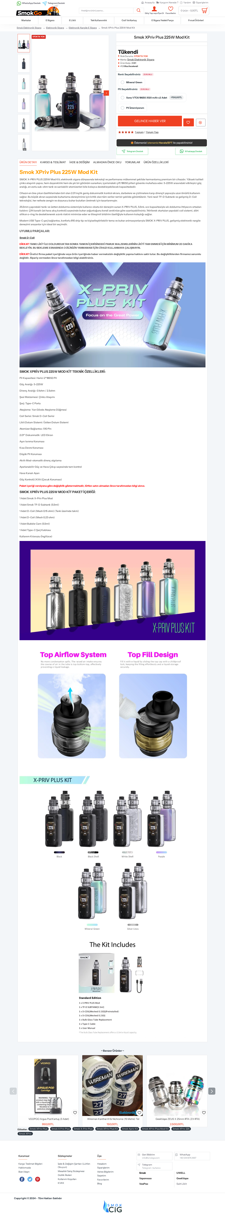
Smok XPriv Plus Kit (107, 1128)
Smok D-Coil (27, 237)
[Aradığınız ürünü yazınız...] (138, 10)
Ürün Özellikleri (156, 162)
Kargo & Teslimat (53, 162)
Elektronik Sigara (55, 27)
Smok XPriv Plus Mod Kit (155, 1128)
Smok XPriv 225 (181, 1128)
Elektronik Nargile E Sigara (83, 27)
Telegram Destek (135, 151)
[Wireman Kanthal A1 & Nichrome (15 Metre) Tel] (112, 1085)
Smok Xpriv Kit (130, 1128)
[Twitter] (29, 1179)
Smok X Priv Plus (61, 1128)
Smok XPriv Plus (38, 1128)
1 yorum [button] (139, 132)
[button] (34, 93)
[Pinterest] (37, 1179)
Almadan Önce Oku (107, 162)
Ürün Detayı (28, 162)
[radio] (131, 82)
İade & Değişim (79, 162)
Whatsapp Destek (193, 151)
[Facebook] (21, 1179)
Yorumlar (132, 162)
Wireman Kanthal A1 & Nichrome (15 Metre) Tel (113, 1119)
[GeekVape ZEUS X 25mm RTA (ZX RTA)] (177, 1085)
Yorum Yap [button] (152, 132)
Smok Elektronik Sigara (29, 27)
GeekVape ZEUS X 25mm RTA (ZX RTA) (178, 1119)
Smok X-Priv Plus (83, 1128)
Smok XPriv (25, 1133)
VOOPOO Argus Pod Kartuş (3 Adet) (48, 1119)
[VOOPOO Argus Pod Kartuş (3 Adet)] (48, 1085)
